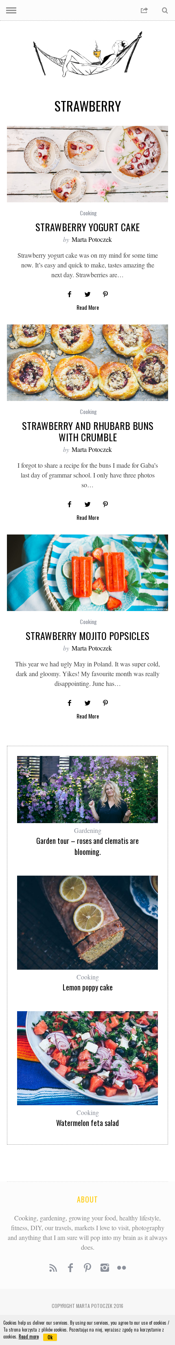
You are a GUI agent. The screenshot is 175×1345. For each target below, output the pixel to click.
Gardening (87, 830)
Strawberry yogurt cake (87, 226)
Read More (88, 307)
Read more (29, 1336)
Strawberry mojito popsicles (87, 635)
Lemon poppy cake (88, 987)
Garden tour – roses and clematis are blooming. (87, 846)
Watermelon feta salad (87, 1122)
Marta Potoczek (92, 239)
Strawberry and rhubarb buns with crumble (87, 431)
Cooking (88, 212)
